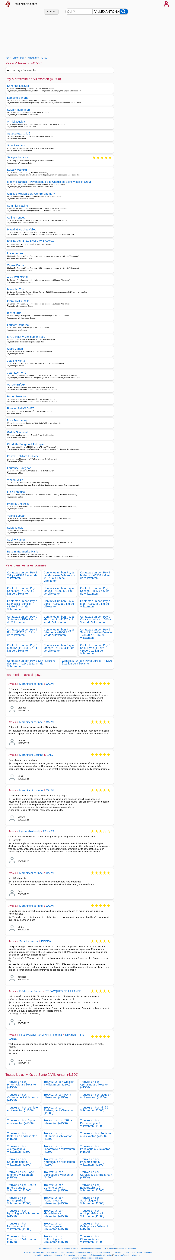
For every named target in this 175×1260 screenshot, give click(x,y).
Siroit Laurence (28, 941)
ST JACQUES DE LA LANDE (63, 991)
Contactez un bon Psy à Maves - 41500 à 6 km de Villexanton (59, 591)
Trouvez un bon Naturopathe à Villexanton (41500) (19, 1226)
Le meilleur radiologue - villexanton (48, 1255)
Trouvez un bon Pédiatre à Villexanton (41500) (95, 1135)
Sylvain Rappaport (18, 110)
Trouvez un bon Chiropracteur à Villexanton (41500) (92, 1239)
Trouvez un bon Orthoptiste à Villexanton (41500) (95, 1226)
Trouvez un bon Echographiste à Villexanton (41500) (92, 1187)
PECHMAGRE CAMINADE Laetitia (40, 1034)
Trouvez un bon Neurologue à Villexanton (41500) (59, 1162)
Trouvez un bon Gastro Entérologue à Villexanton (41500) (21, 1187)
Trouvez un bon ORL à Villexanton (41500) (58, 1122)
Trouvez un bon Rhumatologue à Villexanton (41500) (19, 1162)
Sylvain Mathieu (17, 170)
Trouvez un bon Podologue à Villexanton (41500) (95, 1149)
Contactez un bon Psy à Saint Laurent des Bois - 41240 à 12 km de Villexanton (31, 663)
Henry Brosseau (17, 396)
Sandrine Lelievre (18, 86)
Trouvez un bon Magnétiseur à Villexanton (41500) (56, 1213)
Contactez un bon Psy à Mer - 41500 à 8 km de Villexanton (95, 603)
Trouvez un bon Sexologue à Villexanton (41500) (59, 1174)
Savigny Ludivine (17, 157)
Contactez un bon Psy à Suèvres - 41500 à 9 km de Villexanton (22, 619)
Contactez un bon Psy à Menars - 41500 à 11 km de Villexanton (59, 648)
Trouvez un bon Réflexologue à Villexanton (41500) (56, 1239)
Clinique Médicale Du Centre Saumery (31, 194)
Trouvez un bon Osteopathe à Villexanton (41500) (23, 1097)
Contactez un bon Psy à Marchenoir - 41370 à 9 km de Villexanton (59, 619)
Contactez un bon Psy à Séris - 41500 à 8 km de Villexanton (59, 603)
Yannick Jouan (16, 516)
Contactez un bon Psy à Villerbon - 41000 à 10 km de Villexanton (59, 632)
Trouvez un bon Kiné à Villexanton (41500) (94, 1109)
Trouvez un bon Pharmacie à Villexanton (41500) (22, 1084)
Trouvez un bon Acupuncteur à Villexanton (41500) (56, 1200)
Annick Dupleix (16, 122)
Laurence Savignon (19, 468)
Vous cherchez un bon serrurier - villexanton (77, 1252)
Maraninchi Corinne (31, 754)
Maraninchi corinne (31, 683)
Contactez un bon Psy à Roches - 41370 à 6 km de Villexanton (95, 591)
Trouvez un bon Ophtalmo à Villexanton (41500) (94, 1084)
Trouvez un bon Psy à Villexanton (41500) (57, 1096)
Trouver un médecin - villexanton (109, 1252)
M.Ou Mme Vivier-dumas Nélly (26, 337)
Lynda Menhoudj (29, 831)
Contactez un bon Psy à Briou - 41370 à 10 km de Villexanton (22, 632)
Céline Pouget (16, 217)
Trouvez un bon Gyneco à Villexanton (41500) (22, 1122)
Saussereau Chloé (18, 133)
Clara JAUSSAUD (18, 301)
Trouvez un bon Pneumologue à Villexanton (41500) (92, 1162)
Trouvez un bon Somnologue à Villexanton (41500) (56, 1226)
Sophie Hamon (16, 539)
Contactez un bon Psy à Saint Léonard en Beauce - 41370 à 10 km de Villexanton (96, 633)
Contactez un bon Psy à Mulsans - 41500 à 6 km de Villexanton (95, 575)
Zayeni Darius (15, 265)
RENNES (48, 831)
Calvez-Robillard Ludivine (23, 456)
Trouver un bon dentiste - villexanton (138, 1252)
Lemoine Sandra (17, 98)
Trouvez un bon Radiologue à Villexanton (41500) (59, 1110)
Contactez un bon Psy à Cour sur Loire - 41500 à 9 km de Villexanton (95, 619)
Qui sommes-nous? (46, 1248)
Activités (51, 11)
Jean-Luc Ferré (16, 373)
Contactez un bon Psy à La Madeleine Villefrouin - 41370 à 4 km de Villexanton (59, 576)
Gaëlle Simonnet (17, 432)
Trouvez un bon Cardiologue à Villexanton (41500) (96, 1174)
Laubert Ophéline (18, 325)
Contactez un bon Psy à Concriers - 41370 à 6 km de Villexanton (22, 591)
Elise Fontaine (16, 492)
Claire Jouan (15, 349)
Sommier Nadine (17, 206)
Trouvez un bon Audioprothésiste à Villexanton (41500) (92, 1213)
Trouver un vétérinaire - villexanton (127, 1255)
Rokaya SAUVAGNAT (20, 408)
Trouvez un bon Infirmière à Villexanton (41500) (58, 1136)
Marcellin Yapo (16, 289)
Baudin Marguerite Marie (22, 551)
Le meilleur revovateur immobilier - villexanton (41, 1252)
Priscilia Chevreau (18, 504)
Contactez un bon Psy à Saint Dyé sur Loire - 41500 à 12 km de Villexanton (95, 649)
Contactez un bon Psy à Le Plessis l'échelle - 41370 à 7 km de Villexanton (22, 605)
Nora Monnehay (17, 420)
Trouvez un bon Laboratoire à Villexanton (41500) (59, 1149)
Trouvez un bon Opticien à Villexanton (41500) (59, 1083)
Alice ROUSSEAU (18, 277)
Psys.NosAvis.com (25, 3)
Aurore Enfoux (16, 384)
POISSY (46, 941)
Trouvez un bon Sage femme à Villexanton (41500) (20, 1174)
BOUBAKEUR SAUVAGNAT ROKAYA (30, 241)
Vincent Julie (15, 480)
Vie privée (97, 1248)
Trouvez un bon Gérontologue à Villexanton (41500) (56, 1187)
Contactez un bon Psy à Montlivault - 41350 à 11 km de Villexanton (22, 648)
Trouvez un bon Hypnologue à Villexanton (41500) (23, 1213)
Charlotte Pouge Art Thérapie (25, 444)
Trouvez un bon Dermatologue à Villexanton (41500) (92, 1123)
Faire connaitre (86, 1248)
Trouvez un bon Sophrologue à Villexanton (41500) (92, 1200)
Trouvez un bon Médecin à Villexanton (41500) (95, 1096)
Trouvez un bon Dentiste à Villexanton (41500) (22, 1109)
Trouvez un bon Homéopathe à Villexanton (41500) (19, 1200)
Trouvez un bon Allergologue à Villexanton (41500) (19, 1149)
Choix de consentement (126, 1248)
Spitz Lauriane (16, 145)
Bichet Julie (14, 313)
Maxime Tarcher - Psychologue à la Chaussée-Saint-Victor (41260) (49, 182)
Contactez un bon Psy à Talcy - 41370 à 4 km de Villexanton (22, 575)
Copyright (112, 1248)
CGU (105, 1248)
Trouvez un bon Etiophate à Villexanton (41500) (21, 1239)
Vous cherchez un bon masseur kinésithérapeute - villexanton (88, 1255)
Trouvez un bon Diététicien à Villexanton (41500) (22, 1136)
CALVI (50, 683)
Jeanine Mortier (17, 361)
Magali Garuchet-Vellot (21, 229)
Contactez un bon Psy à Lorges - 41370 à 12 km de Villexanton (87, 662)
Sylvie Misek (15, 528)
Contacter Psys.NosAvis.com (67, 1248)
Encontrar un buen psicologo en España (87, 1258)
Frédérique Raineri (30, 991)
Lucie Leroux (15, 253)
